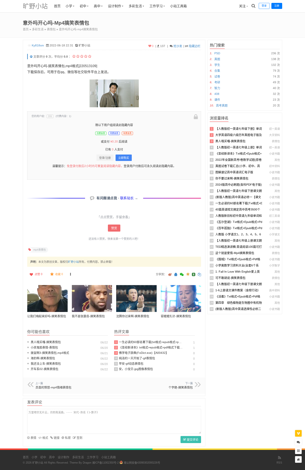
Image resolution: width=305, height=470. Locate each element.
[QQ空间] (187, 273)
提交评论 (192, 439)
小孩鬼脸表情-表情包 (42, 347)
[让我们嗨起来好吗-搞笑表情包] (47, 298)
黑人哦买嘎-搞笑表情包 (44, 342)
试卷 (217, 76)
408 (216, 93)
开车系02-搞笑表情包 (42, 369)
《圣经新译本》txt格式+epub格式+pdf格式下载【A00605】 (149, 347)
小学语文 (274, 234)
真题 (217, 59)
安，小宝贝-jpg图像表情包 (134, 369)
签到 (79, 437)
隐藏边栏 (194, 46)
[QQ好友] (175, 274)
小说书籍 (274, 153)
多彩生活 (135, 6)
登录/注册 (105, 157)
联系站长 (127, 198)
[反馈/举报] (70, 274)
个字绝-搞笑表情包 (180, 387)
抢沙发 (177, 46)
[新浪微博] (170, 274)
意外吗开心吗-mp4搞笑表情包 (78, 29)
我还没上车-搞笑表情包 (44, 363)
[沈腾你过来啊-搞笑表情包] (136, 298)
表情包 (51, 29)
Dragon (87, 462)
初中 (83, 6)
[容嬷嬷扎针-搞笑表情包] (181, 298)
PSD (217, 53)
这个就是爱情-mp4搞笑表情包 (234, 253)
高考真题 (222, 105)
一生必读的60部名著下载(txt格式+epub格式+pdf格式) (149, 342)
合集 (217, 70)
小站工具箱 (178, 6)
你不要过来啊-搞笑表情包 (231, 178)
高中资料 (274, 290)
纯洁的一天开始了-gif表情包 (135, 358)
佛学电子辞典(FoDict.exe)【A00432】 (142, 352)
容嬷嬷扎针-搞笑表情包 (176, 316)
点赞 (38, 274)
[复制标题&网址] (199, 274)
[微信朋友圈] (182, 274)
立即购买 (123, 157)
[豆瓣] (193, 274)
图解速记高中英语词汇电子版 (234, 172)
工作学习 (156, 6)
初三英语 (274, 215)
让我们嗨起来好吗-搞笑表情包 (46, 316)
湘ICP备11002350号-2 (105, 462)
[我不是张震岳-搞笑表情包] (92, 298)
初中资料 (274, 166)
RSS (279, 462)
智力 (217, 88)
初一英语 (274, 128)
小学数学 (274, 265)
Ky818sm (38, 45)
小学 (69, 6)
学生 (217, 64)
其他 (277, 159)
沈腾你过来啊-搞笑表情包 (132, 316)
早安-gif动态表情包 (129, 363)
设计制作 (114, 6)
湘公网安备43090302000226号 (141, 462)
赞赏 (114, 228)
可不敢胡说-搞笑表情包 (230, 277)
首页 (57, 6)
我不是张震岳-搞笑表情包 (88, 316)
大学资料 (274, 135)
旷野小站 (35, 6)
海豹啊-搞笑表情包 (41, 358)
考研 (217, 82)
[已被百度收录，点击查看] (31, 56)
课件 (217, 99)
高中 (97, 6)
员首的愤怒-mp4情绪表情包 (53, 387)
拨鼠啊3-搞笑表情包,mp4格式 (48, 352)
